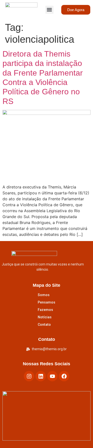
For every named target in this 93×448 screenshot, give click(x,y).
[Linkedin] (40, 376)
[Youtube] (52, 376)
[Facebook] (64, 376)
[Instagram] (29, 376)
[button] (49, 10)
